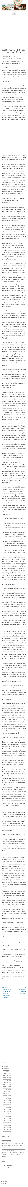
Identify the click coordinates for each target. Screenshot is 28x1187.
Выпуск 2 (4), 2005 (7, 1075)
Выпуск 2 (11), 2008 (7, 1088)
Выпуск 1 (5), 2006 (7, 1077)
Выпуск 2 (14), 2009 (7, 1093)
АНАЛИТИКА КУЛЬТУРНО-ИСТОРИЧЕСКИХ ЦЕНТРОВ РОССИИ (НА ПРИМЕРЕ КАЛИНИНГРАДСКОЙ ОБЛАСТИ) (14, 1145)
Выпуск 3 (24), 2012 (7, 1111)
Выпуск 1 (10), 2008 (7, 1086)
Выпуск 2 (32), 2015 (7, 1122)
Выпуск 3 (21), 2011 (7, 1106)
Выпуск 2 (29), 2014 (7, 1118)
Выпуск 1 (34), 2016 (7, 1125)
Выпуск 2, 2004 (6, 1071)
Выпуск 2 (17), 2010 (7, 1098)
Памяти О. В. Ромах (6, 1140)
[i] (20, 281)
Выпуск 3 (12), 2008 (7, 1089)
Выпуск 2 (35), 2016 (7, 1127)
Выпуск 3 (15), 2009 (7, 1095)
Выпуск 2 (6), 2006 (7, 1079)
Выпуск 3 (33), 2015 (7, 1124)
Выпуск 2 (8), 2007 (7, 1082)
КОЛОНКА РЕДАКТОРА (7, 1141)
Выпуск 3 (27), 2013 (7, 1129)
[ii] (19, 419)
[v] (20, 733)
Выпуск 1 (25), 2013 (7, 1113)
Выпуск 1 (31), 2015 (7, 1120)
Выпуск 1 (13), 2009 (7, 1091)
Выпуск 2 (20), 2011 (7, 1104)
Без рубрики (5, 1066)
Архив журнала (5, 1068)
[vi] (9, 784)
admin (23, 976)
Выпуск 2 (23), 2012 (7, 1109)
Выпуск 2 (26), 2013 (7, 1115)
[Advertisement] (14, 31)
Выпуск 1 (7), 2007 (7, 1080)
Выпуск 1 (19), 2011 (7, 1102)
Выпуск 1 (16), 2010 (7, 1097)
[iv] (14, 584)
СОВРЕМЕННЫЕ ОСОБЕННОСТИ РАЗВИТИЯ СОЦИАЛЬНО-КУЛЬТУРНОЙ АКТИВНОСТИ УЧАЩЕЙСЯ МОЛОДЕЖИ (13, 1154)
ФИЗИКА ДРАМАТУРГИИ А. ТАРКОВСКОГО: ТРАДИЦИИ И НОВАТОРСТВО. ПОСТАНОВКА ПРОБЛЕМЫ (6, 994)
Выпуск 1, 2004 (6, 1070)
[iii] (9, 514)
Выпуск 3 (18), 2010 (7, 1100)
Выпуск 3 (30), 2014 (7, 1131)
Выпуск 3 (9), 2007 (7, 1084)
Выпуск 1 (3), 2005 (7, 1073)
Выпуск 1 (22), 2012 (10, 978)
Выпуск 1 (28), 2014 (7, 1116)
